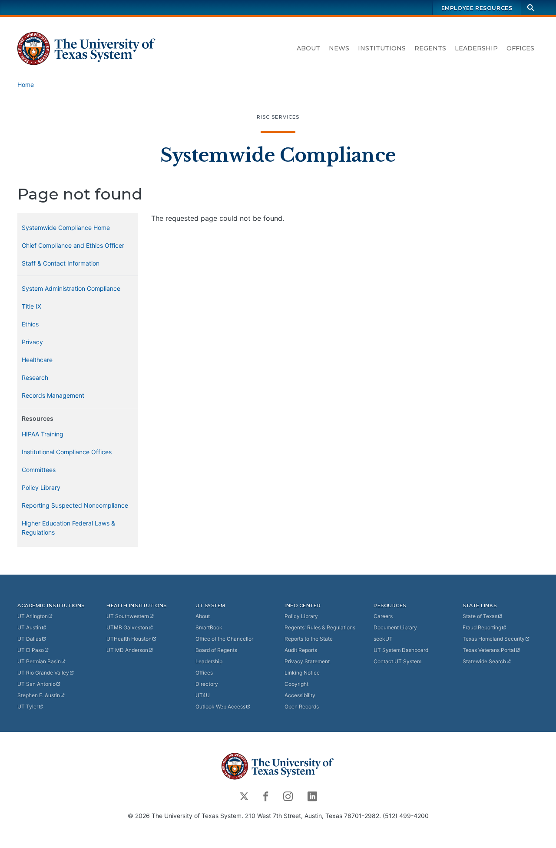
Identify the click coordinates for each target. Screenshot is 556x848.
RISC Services (278, 117)
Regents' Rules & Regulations (320, 627)
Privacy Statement (307, 661)
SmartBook (208, 627)
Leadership (476, 48)
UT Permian (39, 661)
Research (35, 377)
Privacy (32, 342)
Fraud (482, 627)
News (339, 48)
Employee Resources (477, 8)
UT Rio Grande (43, 672)
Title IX (31, 306)
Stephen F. (38, 695)
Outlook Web (220, 706)
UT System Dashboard (401, 650)
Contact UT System (397, 661)
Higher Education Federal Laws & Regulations (68, 527)
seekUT (383, 638)
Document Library (395, 627)
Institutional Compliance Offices (67, 452)
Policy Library (41, 487)
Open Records (302, 706)
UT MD (127, 650)
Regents (430, 48)
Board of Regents (216, 650)
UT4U (202, 695)
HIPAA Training (42, 434)
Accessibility (300, 695)
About (308, 48)
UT (32, 616)
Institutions (382, 48)
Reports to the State (309, 638)
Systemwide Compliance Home (66, 227)
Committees (39, 469)
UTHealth (129, 638)
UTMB (127, 627)
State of (480, 616)
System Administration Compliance (71, 288)
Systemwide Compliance (278, 155)
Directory (206, 684)
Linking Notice (302, 672)
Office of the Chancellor (224, 638)
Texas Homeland (494, 638)
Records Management (53, 395)
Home (25, 84)
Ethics (30, 324)
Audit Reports (301, 650)
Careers (383, 616)
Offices (520, 48)
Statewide (484, 661)
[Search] (530, 7)
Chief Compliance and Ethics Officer (73, 245)
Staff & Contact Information (60, 263)
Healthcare (37, 359)
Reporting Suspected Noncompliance (75, 505)
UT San (36, 684)
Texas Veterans (489, 650)
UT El (30, 650)
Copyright (296, 684)
